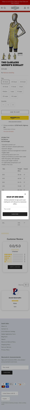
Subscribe (15, 214)
